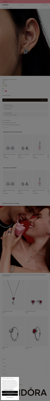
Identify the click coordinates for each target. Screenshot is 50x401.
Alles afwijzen (9, 394)
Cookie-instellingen (10, 397)
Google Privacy (11, 389)
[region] (10, 388)
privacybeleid (5, 389)
